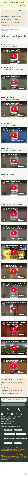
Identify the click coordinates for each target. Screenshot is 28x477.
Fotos (13, 16)
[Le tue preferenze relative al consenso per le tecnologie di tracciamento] (25, 474)
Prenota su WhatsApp (16, 2)
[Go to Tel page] (19, 409)
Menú (10, 14)
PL (14, 6)
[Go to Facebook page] (2, 414)
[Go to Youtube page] (12, 414)
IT (2, 5)
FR (9, 5)
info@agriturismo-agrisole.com (12, 426)
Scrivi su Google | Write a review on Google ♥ (14, 399)
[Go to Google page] (16, 414)
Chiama (4, 2)
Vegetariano (19, 14)
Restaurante (10, 11)
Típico (14, 14)
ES (16, 5)
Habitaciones (5, 16)
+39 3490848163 (6, 423)
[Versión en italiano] (4, 30)
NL (25, 5)
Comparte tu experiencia (9, 25)
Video (19, 16)
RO (21, 5)
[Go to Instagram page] (7, 414)
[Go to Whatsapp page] (7, 409)
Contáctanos (16, 22)
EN (5, 5)
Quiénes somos (17, 19)
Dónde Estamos (6, 19)
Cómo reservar (5, 22)
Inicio (3, 11)
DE (12, 5)
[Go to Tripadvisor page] (21, 414)
